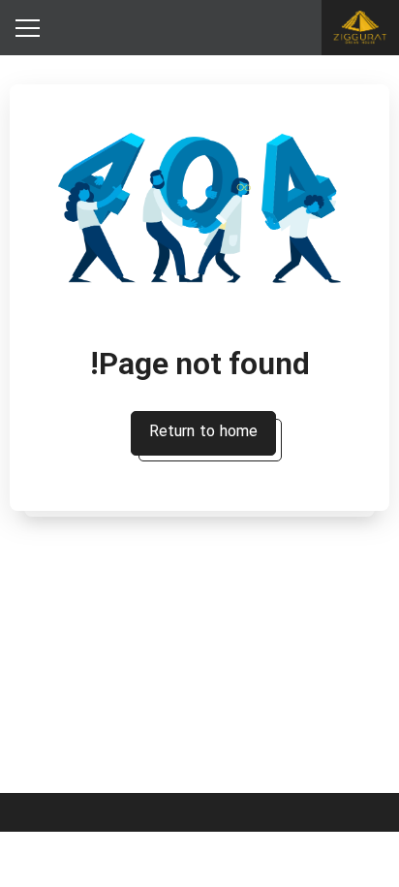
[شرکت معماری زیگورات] (360, 27)
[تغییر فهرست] (27, 28)
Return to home (203, 432)
